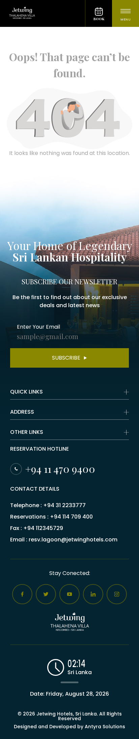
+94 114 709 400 (71, 517)
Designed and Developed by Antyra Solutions (69, 726)
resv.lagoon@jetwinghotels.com (73, 539)
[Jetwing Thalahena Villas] (42, 13)
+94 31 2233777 (64, 505)
